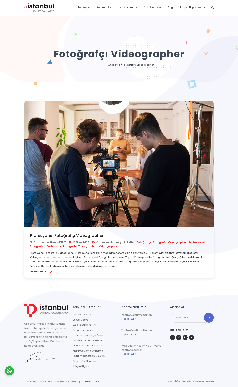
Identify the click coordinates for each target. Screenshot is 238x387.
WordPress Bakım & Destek (88, 340)
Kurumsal (103, 7)
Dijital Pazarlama (82, 314)
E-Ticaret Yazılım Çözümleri (88, 335)
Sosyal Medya (80, 319)
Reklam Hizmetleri (83, 330)
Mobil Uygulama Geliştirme (88, 350)
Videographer (108, 246)
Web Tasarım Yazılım (84, 325)
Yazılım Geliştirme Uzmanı (136, 315)
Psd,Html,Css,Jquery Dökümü (89, 356)
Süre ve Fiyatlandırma (85, 361)
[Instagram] (172, 337)
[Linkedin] (185, 337)
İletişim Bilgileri (81, 366)
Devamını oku (39, 271)
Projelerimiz (151, 7)
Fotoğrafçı (143, 242)
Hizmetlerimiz (126, 7)
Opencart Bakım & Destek (87, 345)
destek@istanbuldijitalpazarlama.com (191, 381)
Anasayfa (84, 7)
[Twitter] (191, 337)
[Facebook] (178, 337)
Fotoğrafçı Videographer (169, 242)
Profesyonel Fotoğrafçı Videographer (67, 235)
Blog (170, 7)
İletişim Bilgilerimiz (191, 7)
